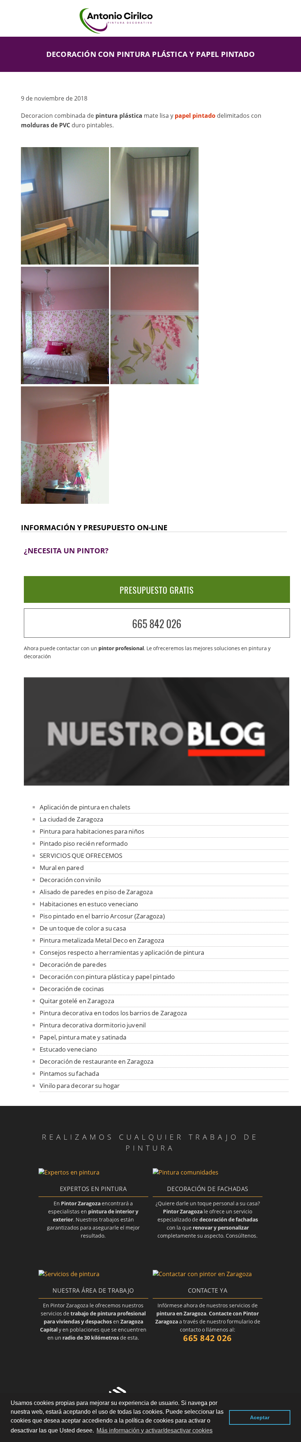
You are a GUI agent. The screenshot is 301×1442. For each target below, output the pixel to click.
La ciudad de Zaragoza (71, 819)
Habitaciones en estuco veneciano (89, 904)
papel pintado (195, 116)
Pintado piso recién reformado (84, 843)
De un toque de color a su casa (83, 928)
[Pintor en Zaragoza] (121, 32)
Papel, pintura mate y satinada (83, 1037)
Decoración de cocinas (72, 988)
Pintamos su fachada (69, 1073)
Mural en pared (62, 867)
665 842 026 (156, 623)
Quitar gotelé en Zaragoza (77, 1001)
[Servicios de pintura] (69, 1274)
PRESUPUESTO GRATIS (157, 590)
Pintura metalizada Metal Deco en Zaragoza (102, 940)
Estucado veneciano (68, 1049)
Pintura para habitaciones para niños (92, 831)
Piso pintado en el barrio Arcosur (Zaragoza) (102, 916)
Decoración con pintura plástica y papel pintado (107, 976)
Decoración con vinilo (70, 879)
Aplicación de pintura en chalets (85, 807)
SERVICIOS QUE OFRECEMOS (81, 855)
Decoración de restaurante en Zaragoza (96, 1061)
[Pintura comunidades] (185, 1172)
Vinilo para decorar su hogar (80, 1085)
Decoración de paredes (73, 964)
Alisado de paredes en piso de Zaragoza (96, 892)
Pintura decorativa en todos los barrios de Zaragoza (113, 1013)
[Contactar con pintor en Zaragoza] (202, 1274)
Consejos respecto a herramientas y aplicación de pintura (122, 952)
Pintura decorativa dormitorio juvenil (93, 1025)
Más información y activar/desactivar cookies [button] (155, 1430)
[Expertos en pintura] (69, 1172)
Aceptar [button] (259, 1417)
